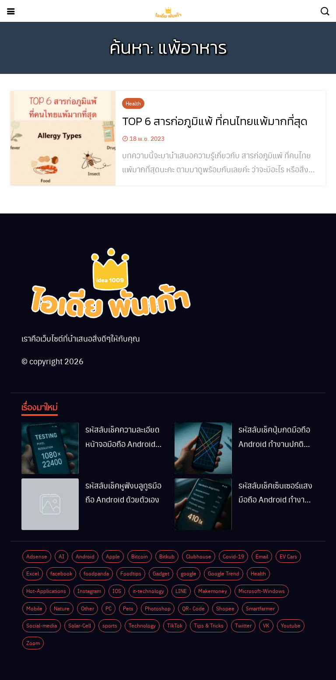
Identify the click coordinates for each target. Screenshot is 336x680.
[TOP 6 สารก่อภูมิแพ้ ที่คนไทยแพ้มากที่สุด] (63, 138)
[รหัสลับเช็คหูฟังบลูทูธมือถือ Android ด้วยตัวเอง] (50, 504)
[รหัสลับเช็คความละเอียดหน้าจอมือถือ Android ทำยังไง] (50, 448)
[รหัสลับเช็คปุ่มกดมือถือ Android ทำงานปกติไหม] (203, 448)
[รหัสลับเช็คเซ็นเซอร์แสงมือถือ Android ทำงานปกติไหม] (203, 504)
